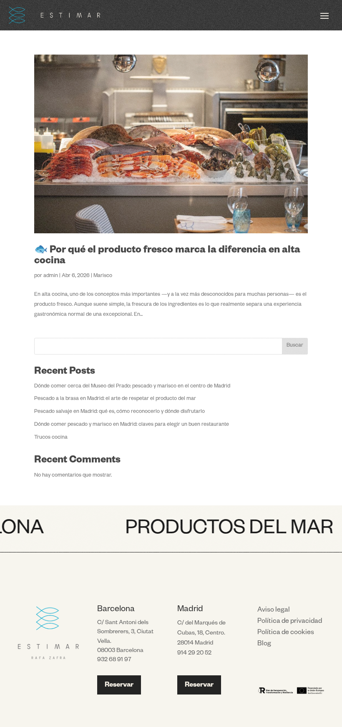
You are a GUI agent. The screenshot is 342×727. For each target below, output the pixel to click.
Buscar (295, 346)
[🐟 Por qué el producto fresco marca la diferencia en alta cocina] (171, 144)
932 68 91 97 (114, 660)
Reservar (119, 686)
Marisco (102, 276)
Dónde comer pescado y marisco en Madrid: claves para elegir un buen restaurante (131, 425)
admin (50, 276)
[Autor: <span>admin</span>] (54, 15)
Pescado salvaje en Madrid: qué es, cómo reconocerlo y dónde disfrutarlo (119, 412)
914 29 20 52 (194, 653)
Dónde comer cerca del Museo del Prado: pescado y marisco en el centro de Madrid (132, 387)
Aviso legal (273, 611)
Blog (264, 644)
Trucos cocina (51, 438)
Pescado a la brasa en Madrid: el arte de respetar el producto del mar (115, 399)
